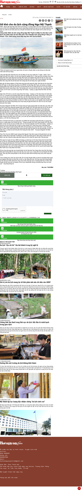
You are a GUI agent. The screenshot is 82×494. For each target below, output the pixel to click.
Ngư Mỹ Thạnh (17, 172)
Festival (8, 7)
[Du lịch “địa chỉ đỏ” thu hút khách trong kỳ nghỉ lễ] (25, 266)
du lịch (5, 172)
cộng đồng (10, 172)
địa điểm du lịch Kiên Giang (63, 66)
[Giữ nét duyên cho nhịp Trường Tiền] (59, 30)
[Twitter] (52, 20)
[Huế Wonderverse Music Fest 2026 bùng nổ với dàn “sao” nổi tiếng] (59, 45)
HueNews (77, 2)
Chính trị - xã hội (23, 7)
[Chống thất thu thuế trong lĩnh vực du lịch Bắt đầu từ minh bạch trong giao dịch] (25, 347)
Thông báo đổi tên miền (9, 478)
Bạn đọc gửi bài (61, 2)
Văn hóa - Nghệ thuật (49, 7)
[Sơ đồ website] (50, 2)
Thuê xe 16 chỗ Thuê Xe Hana (65, 62)
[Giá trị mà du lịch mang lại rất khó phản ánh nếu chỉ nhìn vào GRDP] (25, 306)
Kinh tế (39, 7)
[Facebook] (53, 2)
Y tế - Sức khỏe (66, 7)
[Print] (40, 20)
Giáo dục (75, 7)
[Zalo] (46, 20)
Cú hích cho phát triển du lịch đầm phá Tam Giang (26, 34)
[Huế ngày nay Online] (10, 3)
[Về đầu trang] (79, 488)
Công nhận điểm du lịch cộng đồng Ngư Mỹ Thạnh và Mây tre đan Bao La (25, 33)
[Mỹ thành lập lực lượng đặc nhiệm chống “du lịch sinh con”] (25, 422)
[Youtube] (55, 2)
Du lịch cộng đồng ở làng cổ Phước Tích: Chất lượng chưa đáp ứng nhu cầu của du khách (26, 35)
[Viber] (49, 20)
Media (14, 7)
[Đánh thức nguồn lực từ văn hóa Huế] (59, 38)
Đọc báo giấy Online (70, 2)
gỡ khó (2, 172)
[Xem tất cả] (81, 6)
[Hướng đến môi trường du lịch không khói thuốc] (25, 385)
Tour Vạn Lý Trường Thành (64, 60)
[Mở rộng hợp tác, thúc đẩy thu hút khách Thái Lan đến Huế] (59, 53)
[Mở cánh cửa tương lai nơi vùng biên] (59, 22)
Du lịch (58, 7)
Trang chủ (4, 14)
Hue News (32, 7)
